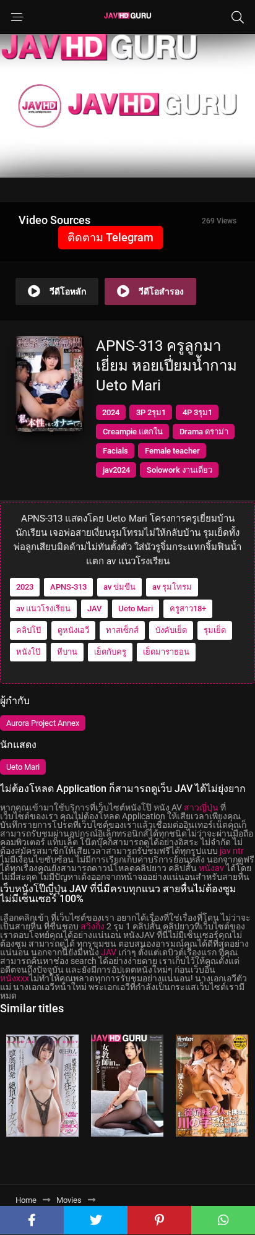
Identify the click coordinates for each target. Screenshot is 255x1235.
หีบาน (67, 651)
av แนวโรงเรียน (43, 608)
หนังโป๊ (28, 651)
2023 (24, 587)
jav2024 (116, 470)
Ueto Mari (135, 608)
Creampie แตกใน (133, 431)
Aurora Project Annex (42, 723)
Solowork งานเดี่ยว (179, 470)
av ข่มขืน (119, 587)
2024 (110, 412)
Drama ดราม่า (203, 431)
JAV (94, 608)
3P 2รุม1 (151, 412)
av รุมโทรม (172, 587)
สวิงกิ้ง (92, 926)
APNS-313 (68, 587)
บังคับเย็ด (171, 630)
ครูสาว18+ (188, 608)
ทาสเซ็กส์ (122, 630)
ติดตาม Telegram (110, 237)
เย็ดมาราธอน (166, 651)
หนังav (211, 868)
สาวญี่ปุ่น (201, 807)
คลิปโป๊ (28, 630)
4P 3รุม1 (197, 412)
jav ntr (232, 851)
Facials (115, 450)
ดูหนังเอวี (73, 630)
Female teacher (172, 450)
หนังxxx (14, 978)
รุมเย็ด (215, 630)
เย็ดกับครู (110, 651)
